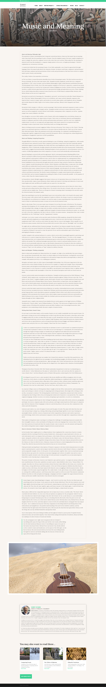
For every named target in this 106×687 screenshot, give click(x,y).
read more (23, 668)
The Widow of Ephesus (50, 662)
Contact (81, 5)
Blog (76, 5)
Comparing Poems (26, 662)
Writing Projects (48, 5)
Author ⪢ (33, 608)
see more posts (26, 676)
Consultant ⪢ (46, 608)
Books (72, 5)
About (41, 5)
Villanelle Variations (73, 662)
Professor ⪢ (39, 608)
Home (36, 5)
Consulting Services (61, 5)
